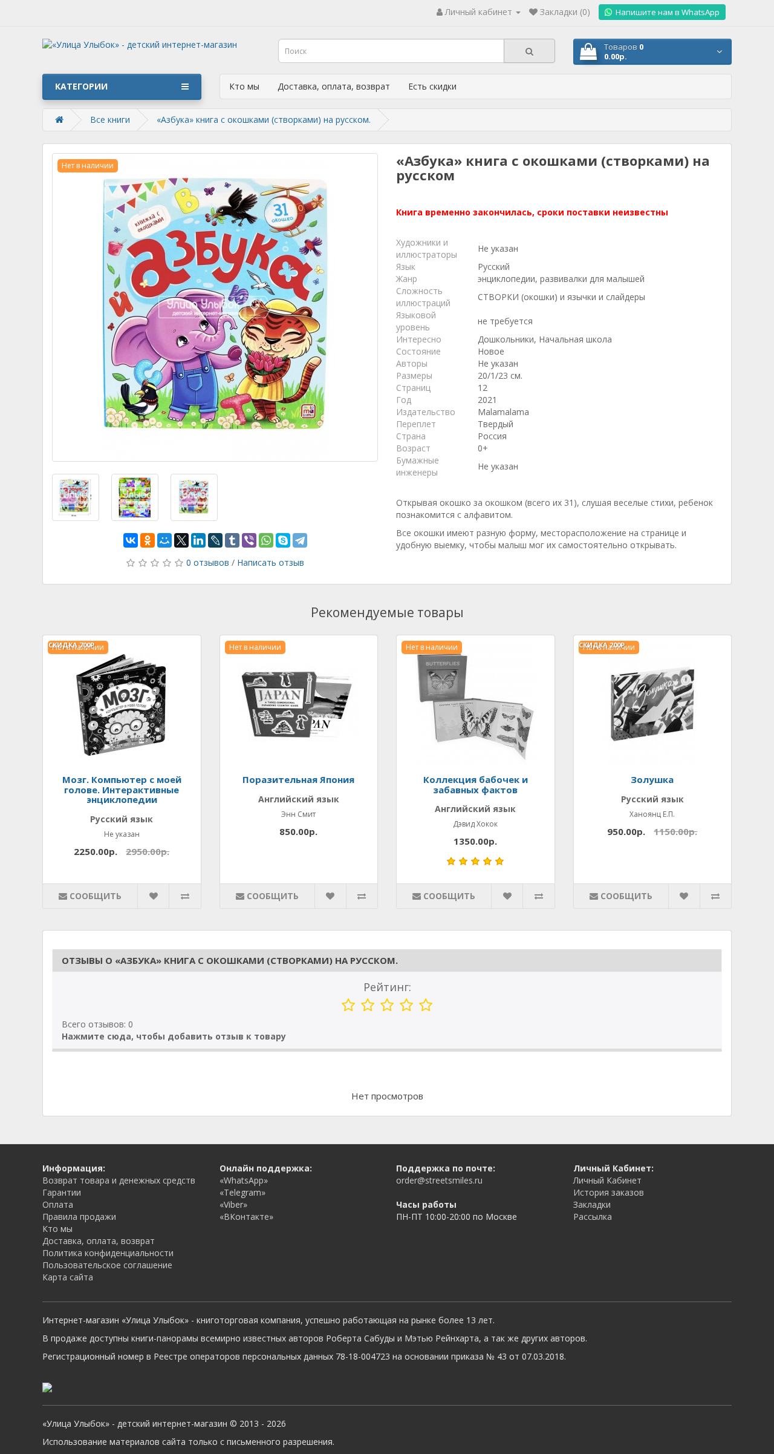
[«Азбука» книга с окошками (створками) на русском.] (215, 307)
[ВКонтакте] (130, 540)
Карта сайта (67, 1277)
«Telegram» (242, 1192)
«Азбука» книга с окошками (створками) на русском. (264, 119)
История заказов (608, 1192)
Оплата (57, 1204)
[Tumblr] (232, 540)
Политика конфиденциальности (108, 1253)
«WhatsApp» (244, 1180)
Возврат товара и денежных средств (118, 1180)
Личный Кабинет (607, 1180)
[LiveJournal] (215, 540)
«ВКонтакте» (246, 1216)
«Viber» (233, 1204)
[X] (181, 540)
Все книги (110, 119)
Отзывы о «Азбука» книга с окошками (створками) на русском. (230, 960)
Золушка (652, 779)
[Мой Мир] (164, 540)
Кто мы (244, 86)
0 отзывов (207, 562)
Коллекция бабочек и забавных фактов (475, 784)
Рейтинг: (387, 987)
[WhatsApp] (266, 540)
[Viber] (249, 540)
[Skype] (283, 540)
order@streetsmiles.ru (439, 1180)
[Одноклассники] (147, 540)
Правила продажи (79, 1216)
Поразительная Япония (298, 779)
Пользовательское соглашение (107, 1265)
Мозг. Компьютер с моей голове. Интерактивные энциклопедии (121, 789)
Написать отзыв (270, 562)
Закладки (592, 1204)
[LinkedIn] (198, 540)
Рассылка (592, 1216)
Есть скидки (432, 86)
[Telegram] (300, 540)
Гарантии (61, 1192)
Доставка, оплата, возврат (334, 86)
